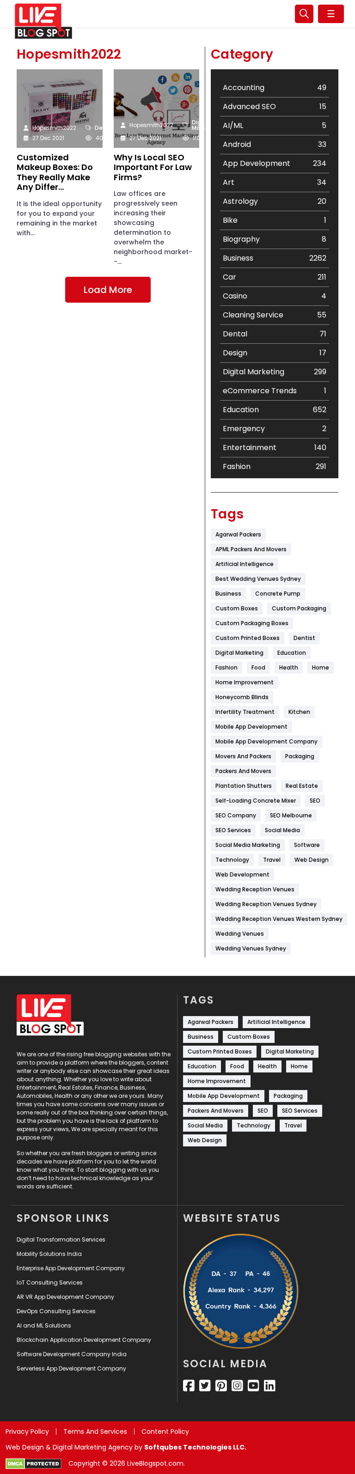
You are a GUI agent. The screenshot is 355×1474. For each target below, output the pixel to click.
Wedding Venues (239, 934)
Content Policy (165, 1431)
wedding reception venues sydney (266, 904)
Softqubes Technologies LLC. (195, 1447)
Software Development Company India (72, 1354)
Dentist (304, 638)
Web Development (242, 874)
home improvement (244, 682)
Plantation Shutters (243, 786)
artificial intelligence (244, 564)
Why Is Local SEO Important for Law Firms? (153, 167)
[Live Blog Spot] (43, 21)
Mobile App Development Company (266, 741)
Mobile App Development (251, 727)
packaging (299, 756)
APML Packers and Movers (251, 549)
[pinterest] (221, 1385)
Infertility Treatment (245, 712)
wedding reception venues (254, 889)
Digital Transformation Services (61, 1239)
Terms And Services (95, 1431)
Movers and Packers (243, 756)
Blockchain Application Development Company (84, 1340)
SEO (315, 800)
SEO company (235, 815)
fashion (226, 667)
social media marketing (247, 845)
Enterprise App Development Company (71, 1268)
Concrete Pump (277, 593)
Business (228, 593)
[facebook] (189, 1385)
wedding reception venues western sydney (279, 919)
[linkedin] (269, 1385)
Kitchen (299, 712)
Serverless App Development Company (71, 1368)
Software (307, 845)
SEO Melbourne (291, 815)
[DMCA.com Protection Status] (33, 1463)
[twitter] (205, 1385)
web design (311, 860)
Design (105, 128)
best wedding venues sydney (258, 579)
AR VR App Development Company (65, 1297)
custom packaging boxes (251, 623)
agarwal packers (238, 534)
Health (288, 667)
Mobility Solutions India (49, 1254)
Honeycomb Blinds (242, 697)
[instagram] (237, 1385)
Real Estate (302, 786)
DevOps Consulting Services (56, 1311)
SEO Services (233, 830)
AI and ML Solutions (44, 1325)
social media (282, 830)
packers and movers (243, 771)
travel (272, 860)
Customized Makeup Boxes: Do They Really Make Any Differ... (55, 172)
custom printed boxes (247, 638)
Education (291, 653)
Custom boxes (236, 608)
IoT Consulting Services (50, 1282)
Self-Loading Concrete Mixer (255, 800)
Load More (108, 289)
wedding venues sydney (250, 948)
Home (320, 667)
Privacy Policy (27, 1431)
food (258, 667)
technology (232, 860)
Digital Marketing (206, 125)
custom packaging (299, 608)
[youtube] (253, 1385)
